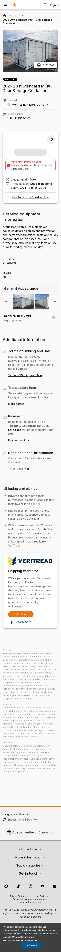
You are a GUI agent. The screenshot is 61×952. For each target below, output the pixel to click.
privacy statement (15, 940)
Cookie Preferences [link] (30, 902)
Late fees (14, 430)
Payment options (18, 441)
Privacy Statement (19, 896)
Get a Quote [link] (21, 614)
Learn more (23, 622)
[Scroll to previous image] (6, 301)
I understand (31, 945)
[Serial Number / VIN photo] (53, 317)
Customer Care (19, 168)
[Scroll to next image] (55, 301)
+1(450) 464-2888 (19, 469)
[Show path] (16, 15)
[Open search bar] (45, 5)
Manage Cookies (20, 937)
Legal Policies (41, 896)
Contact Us (46, 832)
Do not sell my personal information (30, 899)
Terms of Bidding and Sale (25, 375)
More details (16, 404)
